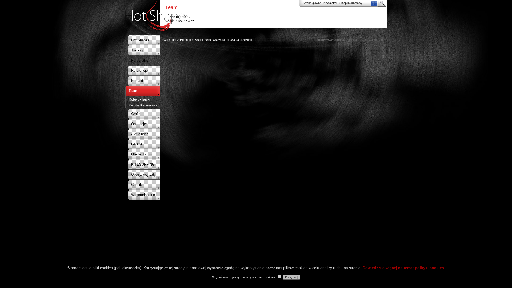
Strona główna (312, 3)
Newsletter (330, 3)
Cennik (136, 185)
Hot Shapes (140, 40)
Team (133, 91)
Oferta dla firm (142, 154)
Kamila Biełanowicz (143, 105)
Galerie (136, 144)
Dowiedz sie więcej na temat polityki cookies (403, 268)
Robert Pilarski (139, 99)
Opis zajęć (139, 124)
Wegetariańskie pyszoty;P (143, 200)
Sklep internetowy (350, 3)
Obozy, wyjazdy (143, 175)
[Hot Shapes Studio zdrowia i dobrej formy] (158, 29)
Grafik (136, 114)
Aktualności (140, 134)
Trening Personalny (140, 55)
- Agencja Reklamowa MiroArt (350, 39)
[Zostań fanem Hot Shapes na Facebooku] (374, 5)
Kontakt (137, 81)
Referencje (139, 71)
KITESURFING (143, 164)
